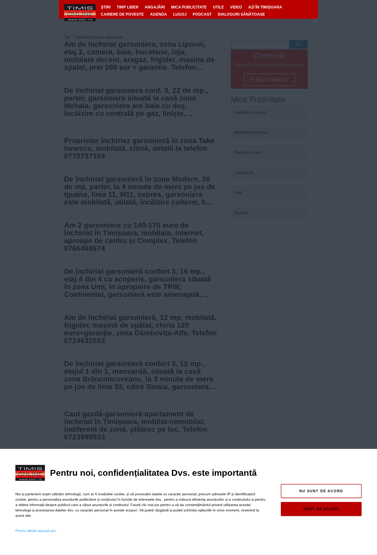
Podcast (202, 14)
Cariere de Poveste (122, 14)
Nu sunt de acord (321, 491)
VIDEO (236, 7)
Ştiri (106, 7)
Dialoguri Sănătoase (241, 14)
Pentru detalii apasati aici (35, 531)
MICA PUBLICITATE (189, 7)
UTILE (218, 7)
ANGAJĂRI (155, 7)
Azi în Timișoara (265, 7)
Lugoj (179, 14)
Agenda (158, 14)
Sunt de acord (321, 509)
